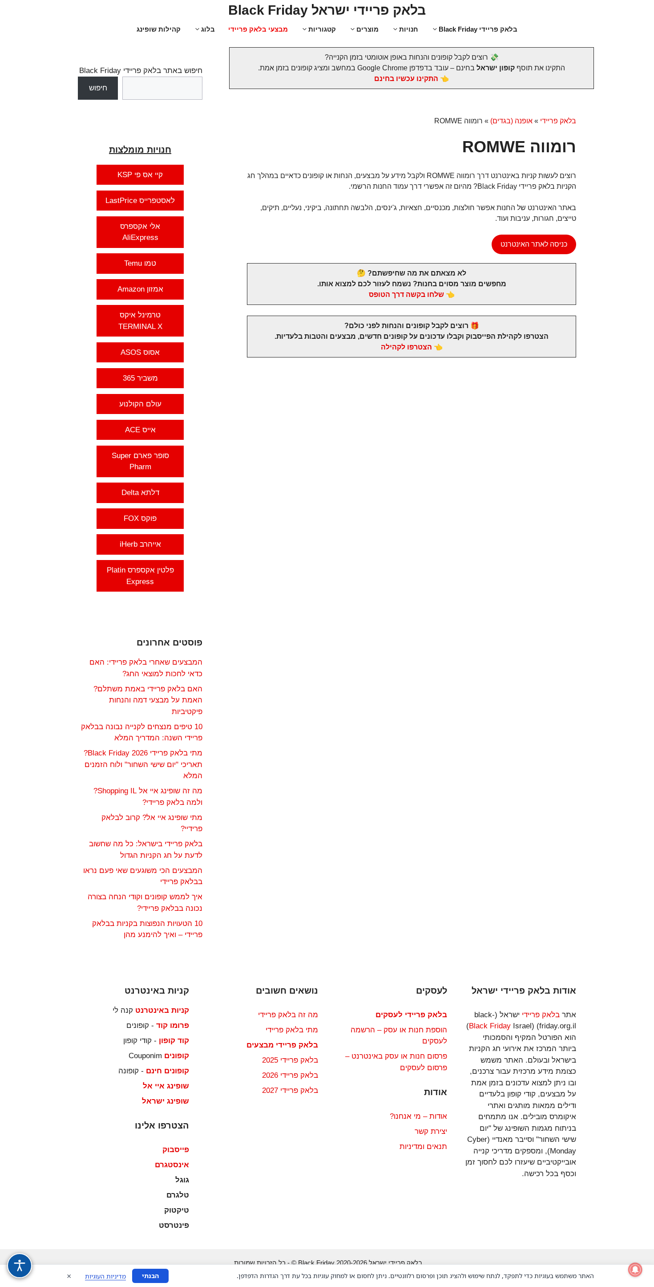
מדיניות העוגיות (105, 1276)
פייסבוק (175, 1149)
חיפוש (98, 88)
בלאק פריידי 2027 (290, 1090)
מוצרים (367, 29)
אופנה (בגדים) (511, 121)
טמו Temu (140, 263)
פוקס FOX (140, 518)
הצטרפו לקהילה (406, 347)
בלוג (208, 29)
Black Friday (490, 1026)
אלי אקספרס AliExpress (140, 232)
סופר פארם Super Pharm (140, 461)
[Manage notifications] (635, 1270)
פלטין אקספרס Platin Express (140, 576)
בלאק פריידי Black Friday (478, 29)
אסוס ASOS (140, 352)
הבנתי (150, 1275)
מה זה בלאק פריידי (288, 1015)
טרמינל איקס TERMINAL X (140, 321)
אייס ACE (140, 430)
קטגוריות (322, 29)
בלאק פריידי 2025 (290, 1060)
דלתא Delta (140, 492)
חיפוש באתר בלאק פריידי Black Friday (140, 70)
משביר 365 (140, 378)
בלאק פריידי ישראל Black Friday (327, 10)
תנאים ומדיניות (423, 1146)
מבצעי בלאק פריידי (258, 29)
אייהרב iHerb (140, 544)
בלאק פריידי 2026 (290, 1075)
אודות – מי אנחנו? (418, 1116)
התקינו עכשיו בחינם (406, 78)
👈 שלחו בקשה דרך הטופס (412, 294)
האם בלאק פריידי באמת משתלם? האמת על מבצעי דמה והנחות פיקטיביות (147, 700)
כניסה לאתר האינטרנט (534, 244)
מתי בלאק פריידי (292, 1030)
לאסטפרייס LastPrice (140, 200)
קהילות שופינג (159, 29)
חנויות (408, 29)
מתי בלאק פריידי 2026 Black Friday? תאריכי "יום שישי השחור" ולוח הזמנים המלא (143, 764)
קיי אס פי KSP (140, 175)
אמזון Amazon (140, 289)
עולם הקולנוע (140, 404)
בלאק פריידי (558, 121)
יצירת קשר (431, 1131)
